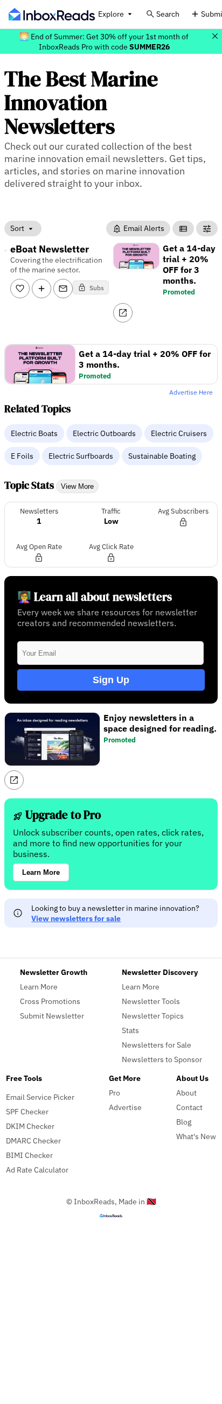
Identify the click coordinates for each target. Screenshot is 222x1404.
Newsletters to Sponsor (162, 1059)
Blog (183, 1122)
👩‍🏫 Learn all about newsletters (94, 597)
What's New (196, 1136)
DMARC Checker (33, 1140)
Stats (130, 1030)
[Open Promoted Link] (123, 312)
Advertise (125, 1107)
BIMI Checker (29, 1155)
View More (77, 486)
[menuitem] (35, 432)
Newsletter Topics (153, 1015)
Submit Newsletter (52, 1015)
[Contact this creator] (63, 288)
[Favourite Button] (20, 288)
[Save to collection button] (41, 288)
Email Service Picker (40, 1097)
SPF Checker (27, 1111)
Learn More (41, 872)
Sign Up (111, 680)
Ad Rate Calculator (37, 1169)
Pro (114, 1092)
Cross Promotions (50, 1001)
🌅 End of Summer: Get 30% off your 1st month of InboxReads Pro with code (104, 41)
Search (167, 14)
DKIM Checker (30, 1126)
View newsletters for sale (76, 918)
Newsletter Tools (151, 1001)
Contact (189, 1107)
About (186, 1092)
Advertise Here (191, 392)
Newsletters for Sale (156, 1045)
